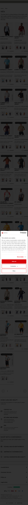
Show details (20, 256)
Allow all (14, 261)
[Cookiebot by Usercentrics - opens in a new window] (20, 233)
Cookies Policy (20, 252)
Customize (13, 266)
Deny (14, 270)
